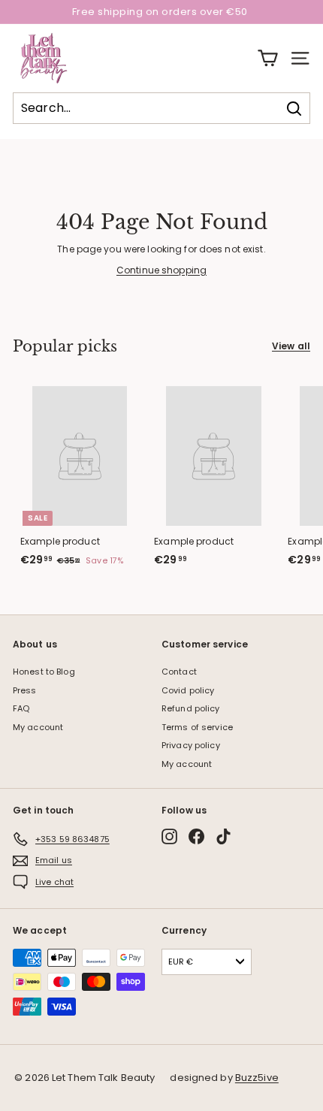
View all (291, 346)
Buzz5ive (257, 1077)
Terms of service (197, 727)
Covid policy (188, 690)
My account (38, 727)
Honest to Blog (44, 672)
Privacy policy (191, 745)
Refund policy (191, 708)
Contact (179, 672)
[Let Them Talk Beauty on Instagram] (169, 836)
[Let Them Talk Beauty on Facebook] (196, 836)
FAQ (21, 708)
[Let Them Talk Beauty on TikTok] (223, 836)
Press (25, 690)
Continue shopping (161, 270)
